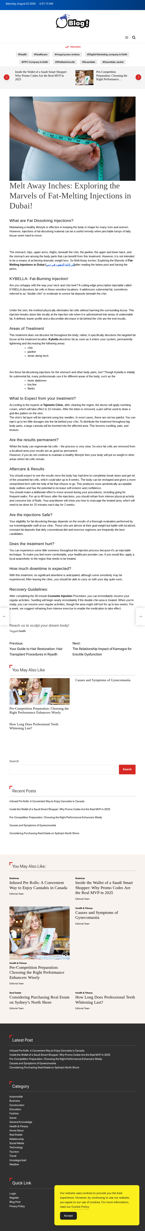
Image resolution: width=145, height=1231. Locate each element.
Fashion (14, 1113)
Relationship (16, 1139)
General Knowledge (20, 1121)
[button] (6, 77)
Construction (16, 1105)
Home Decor (16, 1130)
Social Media (16, 1143)
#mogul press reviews (67, 54)
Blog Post (14, 1201)
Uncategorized (17, 1160)
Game (12, 1117)
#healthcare (40, 54)
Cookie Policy (80, 1206)
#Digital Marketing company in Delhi (107, 54)
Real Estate (15, 993)
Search (14, 761)
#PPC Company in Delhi (35, 62)
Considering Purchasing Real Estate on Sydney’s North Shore (44, 833)
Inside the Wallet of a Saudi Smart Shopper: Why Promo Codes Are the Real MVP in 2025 (59, 809)
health (22, 631)
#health (22, 54)
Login (12, 1193)
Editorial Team (16, 893)
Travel (12, 1155)
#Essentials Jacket (113, 62)
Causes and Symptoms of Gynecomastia (112, 72)
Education (15, 1109)
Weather (14, 1164)
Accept (68, 1215)
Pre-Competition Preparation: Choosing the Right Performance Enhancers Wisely (64, 77)
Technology (16, 1147)
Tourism (14, 1151)
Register (14, 1197)
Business (14, 878)
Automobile (16, 1096)
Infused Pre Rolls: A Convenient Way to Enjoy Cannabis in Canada (46, 801)
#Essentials (88, 62)
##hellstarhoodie (65, 62)
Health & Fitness (18, 963)
